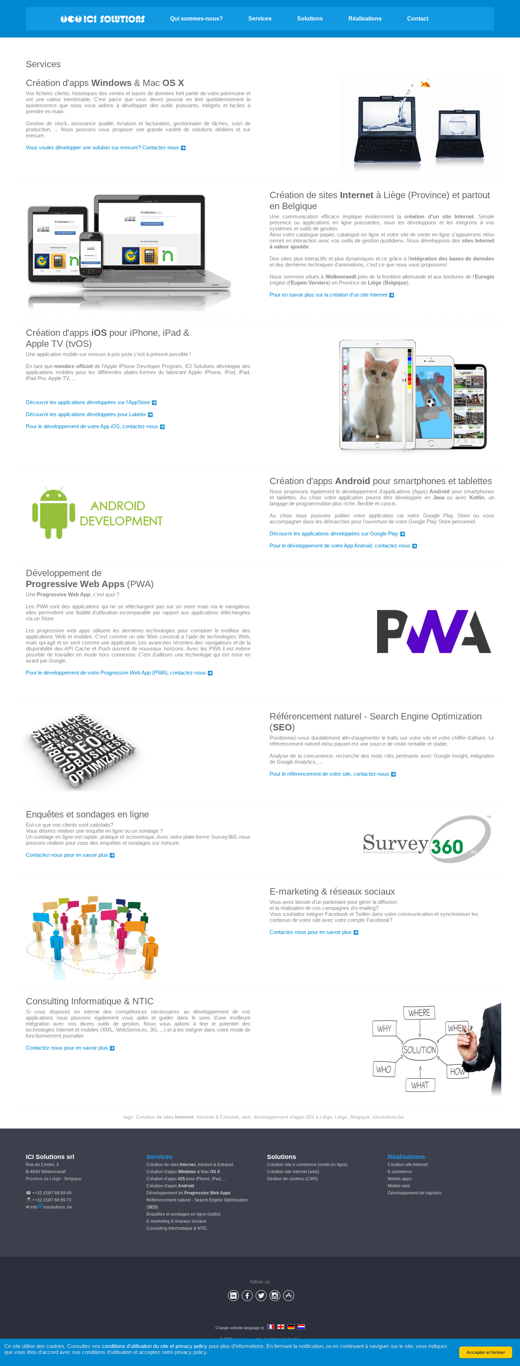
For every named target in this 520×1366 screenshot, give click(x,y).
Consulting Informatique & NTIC (176, 1228)
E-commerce (400, 1171)
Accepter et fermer (486, 1352)
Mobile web (399, 1185)
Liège (341, 1117)
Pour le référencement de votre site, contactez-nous (329, 774)
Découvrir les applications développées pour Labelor (86, 414)
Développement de (188, 1192)
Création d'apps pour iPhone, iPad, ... (186, 1178)
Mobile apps (399, 1178)
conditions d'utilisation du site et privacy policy (154, 1346)
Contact (417, 19)
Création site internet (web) (293, 1171)
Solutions (310, 19)
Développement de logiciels (414, 1192)
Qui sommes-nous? (196, 19)
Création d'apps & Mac (183, 1171)
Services (260, 19)
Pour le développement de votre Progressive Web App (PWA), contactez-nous (116, 673)
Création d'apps (170, 1185)
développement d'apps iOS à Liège (293, 1117)
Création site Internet (408, 1164)
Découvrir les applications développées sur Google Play (334, 533)
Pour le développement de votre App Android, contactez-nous (340, 546)
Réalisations (365, 19)
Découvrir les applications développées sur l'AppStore (88, 402)
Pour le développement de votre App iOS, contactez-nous (92, 426)
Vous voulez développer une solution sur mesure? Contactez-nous (102, 147)
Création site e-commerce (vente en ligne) (307, 1164)
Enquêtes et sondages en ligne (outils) (183, 1214)
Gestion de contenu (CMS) (292, 1178)
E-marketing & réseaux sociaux (176, 1221)
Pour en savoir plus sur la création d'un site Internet (328, 295)
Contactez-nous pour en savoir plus (67, 855)
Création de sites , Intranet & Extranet (187, 1117)
